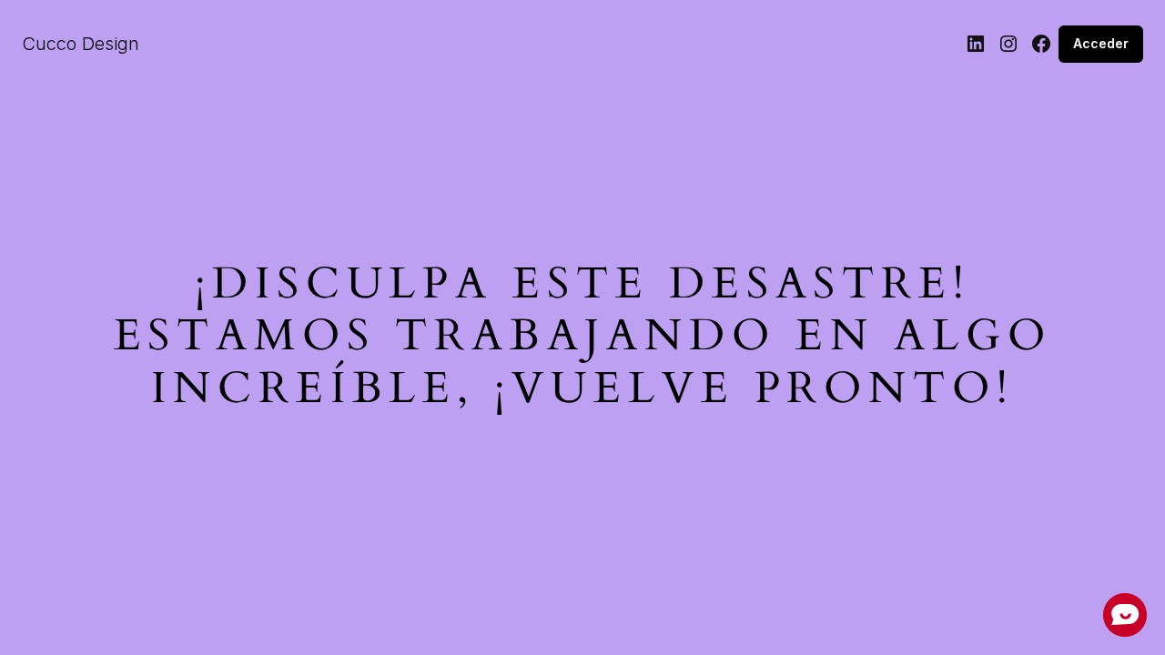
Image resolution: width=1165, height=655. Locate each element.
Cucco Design (80, 44)
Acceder (1101, 43)
